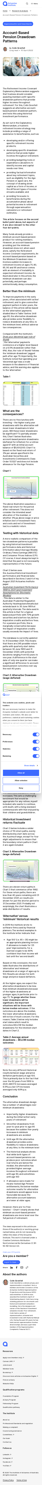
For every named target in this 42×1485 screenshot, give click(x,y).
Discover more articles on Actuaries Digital (19, 1376)
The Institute (9, 1413)
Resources (8, 1351)
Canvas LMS (8, 1361)
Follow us (7, 1448)
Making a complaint (10, 1427)
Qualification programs (13, 1390)
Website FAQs (8, 1384)
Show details (29, 766)
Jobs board (7, 1365)
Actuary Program (9, 1400)
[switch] (36, 742)
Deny (21, 788)
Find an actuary (9, 1380)
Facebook (6, 1462)
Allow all (21, 773)
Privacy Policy (8, 1480)
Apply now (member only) (12, 1358)
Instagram (7, 1458)
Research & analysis (20, 11)
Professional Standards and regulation (18, 1423)
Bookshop (7, 1372)
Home (5, 11)
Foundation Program (11, 1396)
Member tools (8, 1369)
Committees (7, 1435)
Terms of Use (21, 1480)
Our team (6, 1438)
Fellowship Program (10, 1404)
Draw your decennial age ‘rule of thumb (19, 338)
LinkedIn (6, 1455)
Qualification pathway (11, 1407)
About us (6, 1420)
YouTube (6, 1466)
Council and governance (12, 1431)
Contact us (7, 1442)
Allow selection (21, 780)
